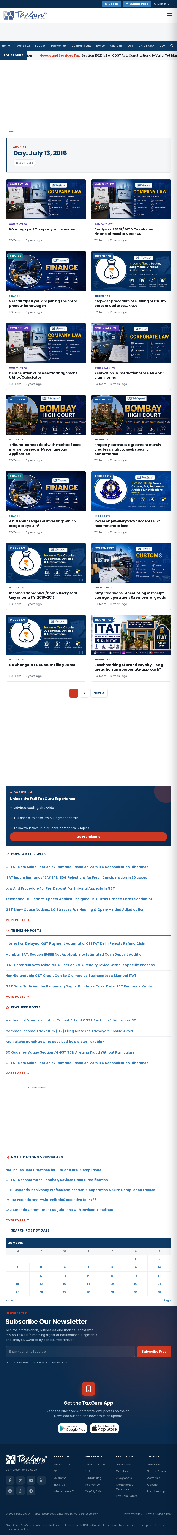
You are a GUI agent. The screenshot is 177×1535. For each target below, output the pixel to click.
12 (41, 1276)
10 (159, 1267)
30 (136, 1292)
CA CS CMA (146, 45)
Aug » (167, 1300)
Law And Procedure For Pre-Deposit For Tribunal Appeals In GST (60, 888)
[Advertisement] (88, 744)
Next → (99, 693)
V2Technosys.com (86, 1514)
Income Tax (22, 45)
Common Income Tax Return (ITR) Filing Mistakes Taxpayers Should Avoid (69, 1031)
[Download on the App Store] (104, 1428)
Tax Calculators (126, 1496)
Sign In (161, 4)
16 (135, 1276)
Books (113, 4)
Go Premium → (89, 837)
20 (65, 1284)
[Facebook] (10, 1480)
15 (112, 1276)
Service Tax (58, 45)
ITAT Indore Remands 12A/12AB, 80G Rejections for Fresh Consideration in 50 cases (76, 877)
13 (64, 1276)
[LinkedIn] (41, 1480)
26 (41, 1292)
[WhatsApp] (20, 1490)
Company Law (81, 45)
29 (112, 1292)
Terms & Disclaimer (158, 1514)
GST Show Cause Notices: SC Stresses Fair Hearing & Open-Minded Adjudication (75, 909)
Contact (152, 1485)
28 (88, 1292)
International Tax (65, 1491)
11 (17, 1276)
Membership (156, 1491)
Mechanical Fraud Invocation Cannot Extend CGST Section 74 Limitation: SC (71, 1020)
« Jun (9, 1300)
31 (159, 1292)
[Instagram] (10, 1490)
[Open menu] (169, 15)
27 (64, 1292)
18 (17, 1284)
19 (41, 1284)
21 (88, 1284)
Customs (116, 45)
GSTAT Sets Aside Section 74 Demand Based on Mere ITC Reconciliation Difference (77, 867)
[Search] (172, 46)
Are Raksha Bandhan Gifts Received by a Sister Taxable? (55, 1041)
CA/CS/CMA (93, 1491)
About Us (153, 1464)
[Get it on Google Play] (72, 1428)
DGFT (163, 45)
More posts (15, 920)
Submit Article (156, 1471)
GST (130, 45)
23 (135, 1284)
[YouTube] (31, 1480)
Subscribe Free (154, 1351)
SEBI (87, 1471)
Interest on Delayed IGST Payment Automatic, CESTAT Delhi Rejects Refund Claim (76, 943)
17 (159, 1276)
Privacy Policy (133, 1514)
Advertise (154, 1478)
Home (6, 45)
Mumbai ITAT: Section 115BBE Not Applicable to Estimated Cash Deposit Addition (75, 954)
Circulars (122, 1471)
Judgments (124, 1478)
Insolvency (92, 1485)
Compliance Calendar (124, 1487)
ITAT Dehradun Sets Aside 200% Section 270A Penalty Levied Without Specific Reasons (80, 965)
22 (112, 1284)
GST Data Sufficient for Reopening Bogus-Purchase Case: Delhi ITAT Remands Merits (79, 986)
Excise (100, 45)
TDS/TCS (60, 1485)
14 (88, 1276)
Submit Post (139, 4)
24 (159, 1284)
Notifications (124, 1464)
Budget (40, 45)
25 (17, 1292)
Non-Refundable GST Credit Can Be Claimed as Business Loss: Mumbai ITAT (71, 975)
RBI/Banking (93, 1478)
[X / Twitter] (20, 1480)
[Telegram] (31, 1490)
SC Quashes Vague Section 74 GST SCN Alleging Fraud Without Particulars (70, 1052)
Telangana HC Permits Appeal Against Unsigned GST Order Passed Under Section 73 (79, 899)
